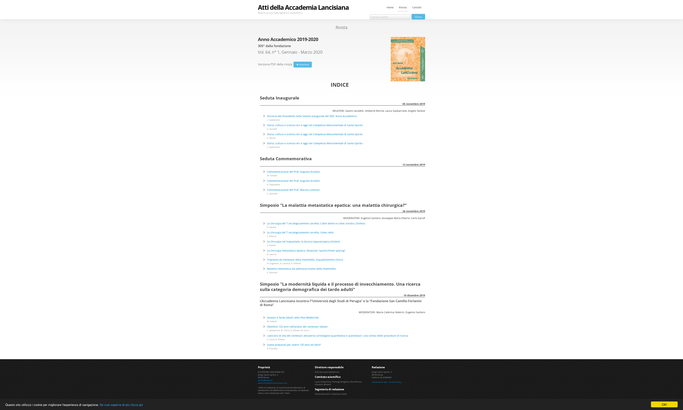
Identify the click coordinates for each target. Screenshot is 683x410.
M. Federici (272, 321)
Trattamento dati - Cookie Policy (386, 382)
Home (390, 7)
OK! (664, 404)
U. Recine (271, 138)
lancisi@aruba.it (265, 380)
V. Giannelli (272, 272)
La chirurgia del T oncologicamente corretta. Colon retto (300, 232)
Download (303, 64)
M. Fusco (305, 330)
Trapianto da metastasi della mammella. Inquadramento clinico (305, 259)
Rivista (403, 7)
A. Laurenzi (285, 263)
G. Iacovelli (272, 129)
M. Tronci (285, 330)
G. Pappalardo (273, 184)
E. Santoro (271, 236)
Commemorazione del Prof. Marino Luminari (293, 189)
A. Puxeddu (272, 348)
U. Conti (270, 339)
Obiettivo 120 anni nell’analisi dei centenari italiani (297, 326)
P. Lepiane (271, 227)
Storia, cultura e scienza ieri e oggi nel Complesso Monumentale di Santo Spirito (314, 125)
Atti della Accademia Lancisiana (303, 7)
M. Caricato (272, 175)
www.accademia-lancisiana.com (272, 383)
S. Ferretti (271, 245)
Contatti (417, 7)
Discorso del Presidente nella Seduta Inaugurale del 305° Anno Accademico (312, 116)
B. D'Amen (295, 330)
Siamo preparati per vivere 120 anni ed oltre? (294, 344)
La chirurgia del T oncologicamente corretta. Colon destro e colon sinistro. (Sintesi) (316, 223)
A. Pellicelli (296, 263)
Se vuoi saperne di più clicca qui (121, 404)
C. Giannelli (272, 193)
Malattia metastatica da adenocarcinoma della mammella (301, 268)
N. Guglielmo (273, 263)
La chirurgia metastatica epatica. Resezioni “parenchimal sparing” (306, 250)
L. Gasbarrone (273, 119)
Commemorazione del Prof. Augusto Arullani (293, 171)
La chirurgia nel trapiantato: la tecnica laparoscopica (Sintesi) (303, 241)
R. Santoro (272, 254)
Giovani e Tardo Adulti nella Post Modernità (293, 317)
